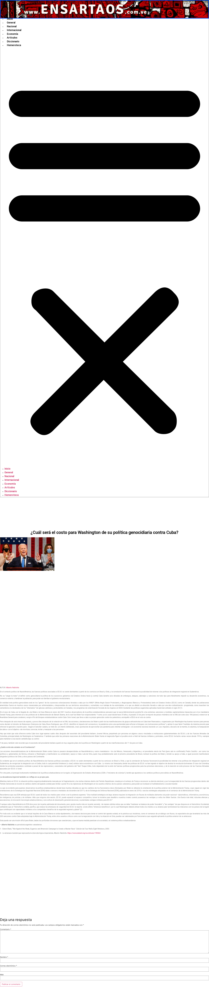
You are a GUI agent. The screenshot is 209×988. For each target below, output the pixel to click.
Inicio (10, 18)
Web (2, 974)
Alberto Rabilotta (12, 688)
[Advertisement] (104, 513)
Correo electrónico (8, 966)
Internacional (14, 30)
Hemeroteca (14, 45)
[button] (104, 257)
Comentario (5, 929)
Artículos (12, 37)
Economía (12, 34)
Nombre (4, 957)
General (11, 22)
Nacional (12, 26)
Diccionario (13, 41)
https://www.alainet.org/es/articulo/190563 (84, 833)
